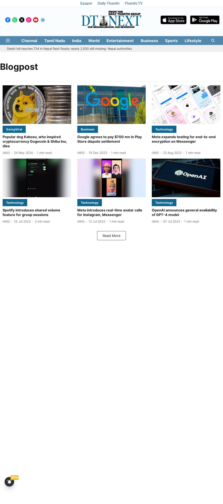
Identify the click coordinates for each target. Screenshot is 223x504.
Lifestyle (193, 40)
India (76, 40)
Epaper (86, 3)
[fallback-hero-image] (37, 104)
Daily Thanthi (108, 3)
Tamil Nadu (54, 40)
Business (149, 40)
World (94, 40)
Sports (171, 40)
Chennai (29, 40)
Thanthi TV (134, 3)
